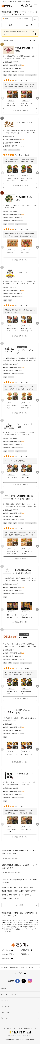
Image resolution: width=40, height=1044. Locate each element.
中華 (9, 858)
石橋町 (27, 891)
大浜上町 (16, 898)
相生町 (4, 887)
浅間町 (20, 887)
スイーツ (17, 858)
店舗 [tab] (10, 25)
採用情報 (24, 1035)
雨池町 (32, 887)
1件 (21, 382)
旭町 (14, 887)
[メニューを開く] (36, 6)
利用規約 (24, 954)
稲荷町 (4, 895)
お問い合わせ (6, 958)
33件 (22, 155)
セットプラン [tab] (29, 25)
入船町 (9, 895)
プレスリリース (30, 1035)
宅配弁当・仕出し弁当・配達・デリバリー (15, 967)
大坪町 (4, 898)
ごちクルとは (6, 950)
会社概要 (8, 1035)
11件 (22, 668)
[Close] (35, 34)
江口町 (21, 895)
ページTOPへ (18, 973)
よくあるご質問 (7, 954)
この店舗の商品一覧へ (20, 110)
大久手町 (28, 895)
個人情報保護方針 (18, 1035)
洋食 (6, 858)
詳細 (22, 65)
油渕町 (26, 887)
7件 (21, 80)
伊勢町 (33, 891)
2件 (21, 229)
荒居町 (4, 891)
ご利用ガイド (25, 950)
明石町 (9, 887)
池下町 (21, 891)
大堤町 (9, 898)
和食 (3, 858)
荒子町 (9, 891)
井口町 (15, 891)
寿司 (12, 858)
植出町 (15, 895)
